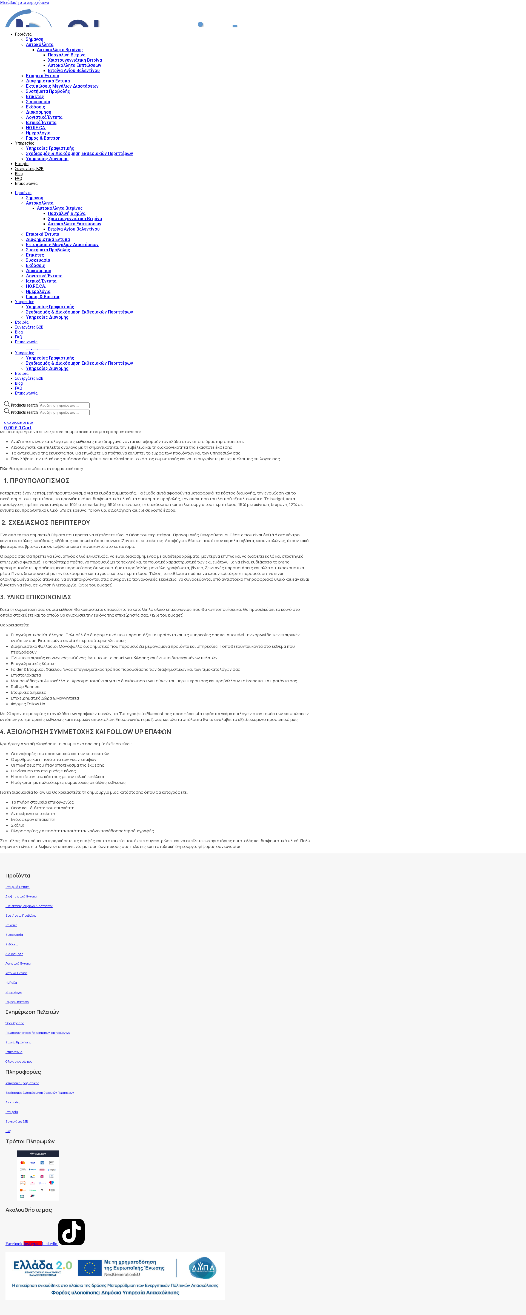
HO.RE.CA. (36, 127)
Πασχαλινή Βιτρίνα (66, 54)
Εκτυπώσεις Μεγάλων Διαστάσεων (62, 86)
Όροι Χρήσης (14, 1023)
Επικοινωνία (26, 393)
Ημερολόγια (38, 133)
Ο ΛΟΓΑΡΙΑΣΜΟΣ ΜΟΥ (18, 423)
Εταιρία (21, 373)
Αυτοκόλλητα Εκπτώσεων (74, 65)
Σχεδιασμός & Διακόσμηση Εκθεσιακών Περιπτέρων (79, 363)
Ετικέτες (35, 96)
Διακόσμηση (38, 112)
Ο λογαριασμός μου (19, 1061)
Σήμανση (34, 39)
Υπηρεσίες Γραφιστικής (50, 358)
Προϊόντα (23, 34)
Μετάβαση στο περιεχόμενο (24, 2)
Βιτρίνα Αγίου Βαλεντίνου (74, 70)
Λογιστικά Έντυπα (44, 117)
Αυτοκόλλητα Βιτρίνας (60, 49)
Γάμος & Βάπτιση (43, 138)
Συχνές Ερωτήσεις (18, 1042)
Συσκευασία (38, 101)
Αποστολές (12, 1102)
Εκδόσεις (35, 107)
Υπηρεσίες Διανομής (47, 368)
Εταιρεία (11, 1112)
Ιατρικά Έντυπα (41, 122)
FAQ (18, 388)
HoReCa (11, 982)
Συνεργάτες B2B (29, 378)
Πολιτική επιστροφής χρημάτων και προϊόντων (37, 1033)
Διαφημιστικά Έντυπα (48, 81)
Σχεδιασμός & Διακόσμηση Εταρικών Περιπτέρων (39, 1092)
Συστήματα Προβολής (48, 91)
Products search (25, 405)
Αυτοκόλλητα (39, 44)
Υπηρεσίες (24, 353)
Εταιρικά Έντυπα (42, 75)
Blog (19, 383)
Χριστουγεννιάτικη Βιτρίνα (75, 60)
